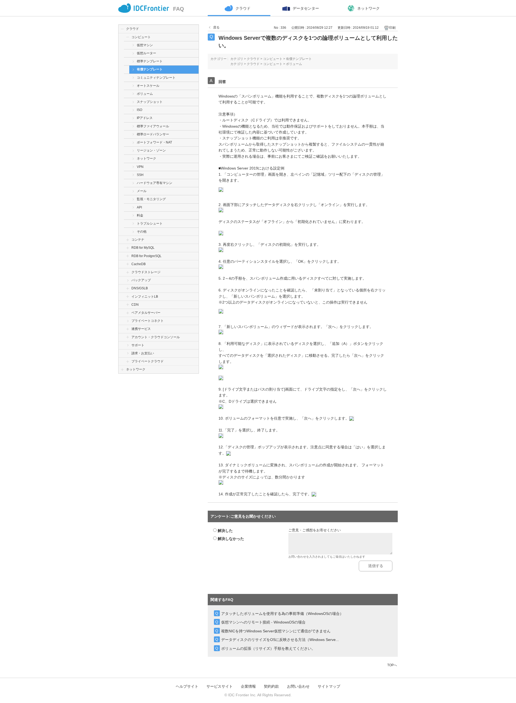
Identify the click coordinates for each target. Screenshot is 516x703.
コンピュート (141, 37)
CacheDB (138, 264)
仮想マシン (145, 45)
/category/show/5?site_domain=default (122, 369)
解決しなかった (231, 538)
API (139, 207)
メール (141, 191)
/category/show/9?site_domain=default (127, 264)
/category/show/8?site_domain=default (127, 247)
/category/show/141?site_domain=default (127, 256)
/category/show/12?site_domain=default (127, 296)
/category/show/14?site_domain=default (127, 312)
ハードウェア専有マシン (154, 183)
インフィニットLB (144, 296)
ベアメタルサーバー (145, 313)
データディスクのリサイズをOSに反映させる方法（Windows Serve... (280, 639)
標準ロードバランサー (153, 134)
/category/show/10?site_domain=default (127, 272)
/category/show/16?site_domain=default (127, 328)
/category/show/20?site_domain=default (127, 361)
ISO (139, 110)
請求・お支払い (142, 353)
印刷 (392, 28)
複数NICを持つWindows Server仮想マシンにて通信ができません (276, 631)
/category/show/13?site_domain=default (127, 304)
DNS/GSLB (139, 288)
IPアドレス (145, 118)
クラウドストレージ (145, 272)
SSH (140, 175)
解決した (225, 530)
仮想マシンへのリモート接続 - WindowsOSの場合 (263, 622)
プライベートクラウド (147, 361)
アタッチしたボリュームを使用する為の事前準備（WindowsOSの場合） (282, 613)
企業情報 (248, 686)
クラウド (132, 29)
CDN (135, 305)
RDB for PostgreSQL (146, 256)
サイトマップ (329, 686)
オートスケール (148, 86)
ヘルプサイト (187, 686)
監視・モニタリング (151, 199)
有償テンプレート (150, 69)
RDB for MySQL (143, 248)
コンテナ (137, 239)
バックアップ (141, 280)
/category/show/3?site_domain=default (122, 28)
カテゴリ (236, 59)
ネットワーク (146, 158)
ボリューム (145, 94)
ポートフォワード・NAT (154, 142)
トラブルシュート (150, 223)
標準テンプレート (150, 61)
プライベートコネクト (147, 321)
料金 (140, 215)
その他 (141, 231)
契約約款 (271, 686)
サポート (137, 345)
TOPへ (392, 665)
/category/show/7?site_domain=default (127, 239)
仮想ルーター (146, 53)
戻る (216, 27)
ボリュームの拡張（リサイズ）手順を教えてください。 (268, 648)
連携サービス (141, 329)
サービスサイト (219, 686)
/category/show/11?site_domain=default (127, 288)
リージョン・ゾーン (151, 150)
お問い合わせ (298, 686)
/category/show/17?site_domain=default (127, 337)
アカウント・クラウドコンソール (155, 337)
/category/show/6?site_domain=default (127, 37)
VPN (140, 167)
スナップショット (150, 102)
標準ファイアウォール (153, 126)
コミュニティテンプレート (156, 78)
